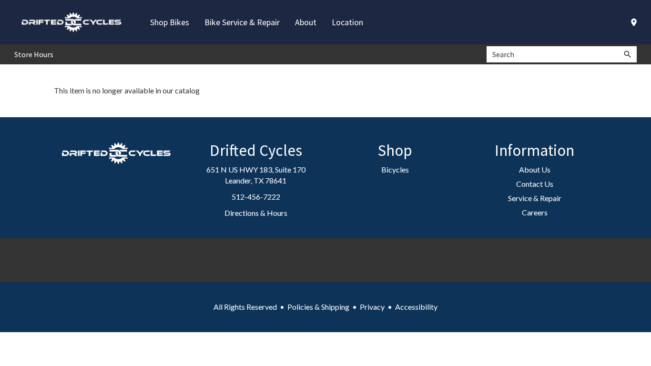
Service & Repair (534, 198)
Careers (535, 212)
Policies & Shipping (318, 306)
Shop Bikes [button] (169, 22)
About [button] (305, 22)
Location (347, 22)
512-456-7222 (256, 196)
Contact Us (534, 183)
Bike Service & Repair (242, 22)
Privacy (372, 306)
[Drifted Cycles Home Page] (71, 22)
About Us (534, 169)
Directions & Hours (255, 212)
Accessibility (416, 306)
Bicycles (395, 169)
